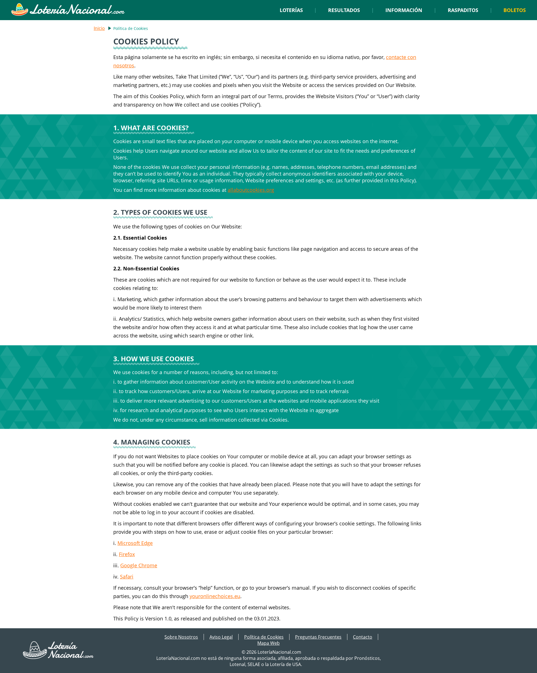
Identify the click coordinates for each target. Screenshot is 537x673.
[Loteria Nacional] (68, 14)
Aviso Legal (221, 637)
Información (403, 10)
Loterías (291, 10)
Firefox (127, 554)
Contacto (362, 637)
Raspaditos (463, 10)
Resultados (344, 10)
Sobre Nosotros (181, 637)
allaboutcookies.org (251, 189)
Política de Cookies (264, 637)
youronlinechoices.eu (215, 596)
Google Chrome (138, 565)
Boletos (514, 10)
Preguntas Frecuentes (318, 637)
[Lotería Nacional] (58, 657)
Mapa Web (268, 643)
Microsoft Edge (135, 543)
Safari (126, 576)
